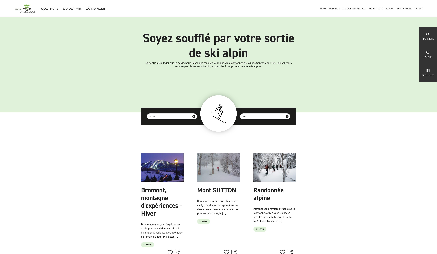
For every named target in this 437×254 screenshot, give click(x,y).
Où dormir (72, 8)
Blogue (390, 8)
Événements (376, 8)
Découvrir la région (354, 8)
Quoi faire (49, 8)
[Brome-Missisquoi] (25, 8)
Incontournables (330, 8)
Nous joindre (404, 8)
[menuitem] (419, 8)
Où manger (95, 8)
